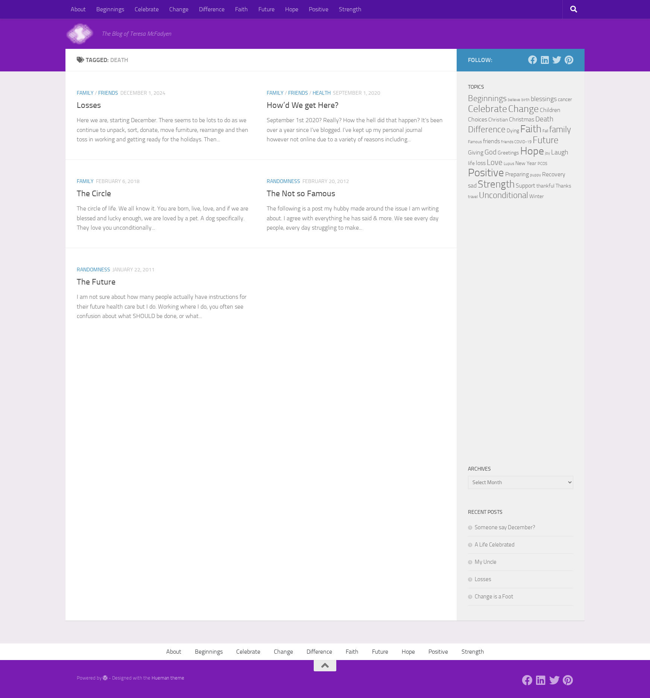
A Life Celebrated (495, 544)
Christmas (521, 119)
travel (473, 196)
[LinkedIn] (544, 59)
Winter (536, 196)
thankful (545, 186)
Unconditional (503, 195)
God (490, 152)
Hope (291, 9)
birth (525, 99)
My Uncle (486, 562)
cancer (565, 99)
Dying (513, 130)
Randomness (283, 181)
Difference (212, 9)
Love (495, 162)
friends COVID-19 (516, 141)
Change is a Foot (494, 596)
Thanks (563, 186)
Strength (350, 9)
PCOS (542, 163)
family (560, 129)
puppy (535, 175)
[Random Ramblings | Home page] (79, 34)
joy (547, 153)
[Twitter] (556, 59)
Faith (241, 9)
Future (266, 9)
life (471, 163)
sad (472, 185)
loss (481, 163)
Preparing (517, 174)
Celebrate (147, 9)
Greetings (508, 153)
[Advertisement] (520, 333)
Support (525, 185)
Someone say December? (505, 527)
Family (85, 93)
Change (178, 9)
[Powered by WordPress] (105, 677)
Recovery (553, 174)
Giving (475, 152)
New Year (525, 163)
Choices (477, 119)
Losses (89, 105)
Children (550, 110)
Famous (475, 141)
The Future (96, 282)
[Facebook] (532, 59)
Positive (318, 9)
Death (544, 119)
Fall (545, 131)
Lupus (509, 163)
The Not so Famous (301, 193)
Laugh (559, 152)
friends (491, 141)
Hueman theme (168, 678)
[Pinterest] (568, 59)
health (322, 93)
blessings (544, 99)
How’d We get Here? (303, 105)
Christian (498, 120)
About (78, 9)
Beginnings (110, 9)
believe (514, 99)
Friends (108, 93)
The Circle (94, 193)
